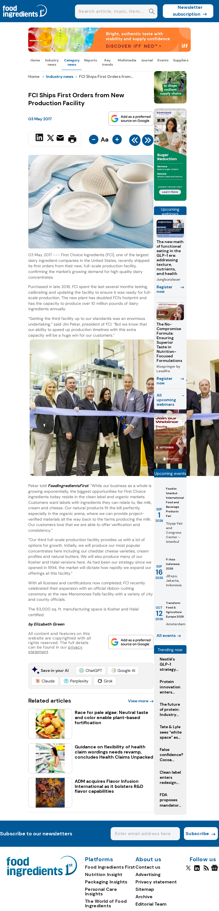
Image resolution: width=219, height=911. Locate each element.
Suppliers (180, 60)
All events (166, 635)
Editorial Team (151, 904)
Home (35, 60)
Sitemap (144, 889)
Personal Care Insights (101, 891)
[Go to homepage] (42, 875)
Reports (90, 60)
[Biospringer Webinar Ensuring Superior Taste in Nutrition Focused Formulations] (170, 462)
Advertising (148, 874)
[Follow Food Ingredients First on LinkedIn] (197, 870)
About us (148, 859)
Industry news (52, 62)
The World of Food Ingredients (106, 903)
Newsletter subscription (188, 11)
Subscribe (197, 833)
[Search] (152, 12)
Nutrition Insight (103, 874)
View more (138, 701)
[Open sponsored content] (109, 50)
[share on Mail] (60, 138)
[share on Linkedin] (40, 138)
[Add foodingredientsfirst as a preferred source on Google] (130, 118)
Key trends (107, 62)
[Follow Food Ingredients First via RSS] (206, 870)
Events (163, 60)
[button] (90, 670)
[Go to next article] (147, 141)
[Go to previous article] (135, 141)
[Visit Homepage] (25, 20)
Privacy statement (156, 882)
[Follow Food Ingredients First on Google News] (215, 870)
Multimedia (127, 60)
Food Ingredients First (110, 867)
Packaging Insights (106, 882)
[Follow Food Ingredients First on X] (188, 870)
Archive (144, 896)
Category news (72, 62)
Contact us (147, 867)
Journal (147, 60)
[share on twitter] (50, 139)
